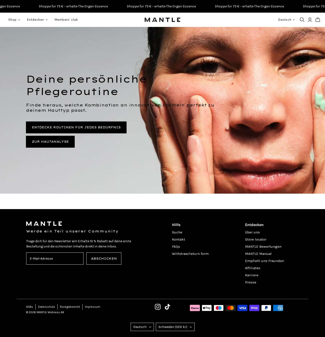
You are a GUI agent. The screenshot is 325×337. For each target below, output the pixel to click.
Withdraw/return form (190, 253)
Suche (177, 232)
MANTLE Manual (258, 253)
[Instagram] (158, 307)
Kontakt (178, 239)
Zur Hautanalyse (50, 141)
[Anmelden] (309, 19)
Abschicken (104, 258)
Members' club (66, 19)
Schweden (172, 327)
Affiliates (252, 268)
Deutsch (140, 327)
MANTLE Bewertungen (263, 246)
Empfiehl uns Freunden (264, 261)
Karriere (251, 275)
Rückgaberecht (70, 306)
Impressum (92, 306)
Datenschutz (46, 306)
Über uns (252, 232)
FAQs (176, 246)
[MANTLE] (162, 20)
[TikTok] (167, 307)
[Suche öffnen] (302, 19)
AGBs (29, 306)
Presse (250, 282)
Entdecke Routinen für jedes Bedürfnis (76, 127)
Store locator (255, 239)
